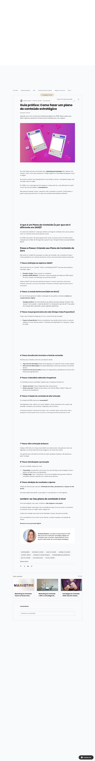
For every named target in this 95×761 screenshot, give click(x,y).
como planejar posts (38, 557)
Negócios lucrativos (60, 90)
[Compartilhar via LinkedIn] (28, 566)
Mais (69, 90)
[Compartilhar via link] (31, 566)
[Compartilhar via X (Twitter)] (24, 566)
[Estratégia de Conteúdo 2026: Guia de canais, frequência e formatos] (71, 585)
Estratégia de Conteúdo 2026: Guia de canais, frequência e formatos (71, 595)
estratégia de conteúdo (64, 552)
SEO (34, 90)
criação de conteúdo (51, 552)
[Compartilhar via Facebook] (20, 566)
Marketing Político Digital (45, 90)
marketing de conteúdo (37, 552)
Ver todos (15, 90)
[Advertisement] (44, 10)
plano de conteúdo (25, 557)
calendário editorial (26, 555)
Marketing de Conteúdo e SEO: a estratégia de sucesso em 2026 (47, 595)
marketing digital (25, 552)
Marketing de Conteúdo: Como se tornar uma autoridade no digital (23, 595)
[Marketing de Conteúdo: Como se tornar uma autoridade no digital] (23, 585)
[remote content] (47, 209)
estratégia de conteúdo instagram (41, 555)
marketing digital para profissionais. (61, 555)
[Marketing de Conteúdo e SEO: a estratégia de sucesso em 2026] (47, 585)
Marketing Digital (25, 90)
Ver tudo (80, 576)
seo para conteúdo (50, 557)
